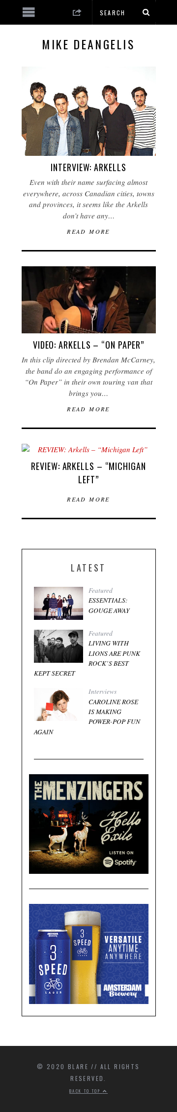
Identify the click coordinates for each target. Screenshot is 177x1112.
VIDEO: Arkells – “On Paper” (88, 344)
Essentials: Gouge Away (109, 605)
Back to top (86, 1091)
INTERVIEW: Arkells (88, 167)
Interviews (102, 691)
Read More (88, 231)
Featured (100, 590)
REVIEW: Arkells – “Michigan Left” (88, 473)
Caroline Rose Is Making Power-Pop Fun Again (87, 716)
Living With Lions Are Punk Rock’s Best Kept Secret (87, 658)
